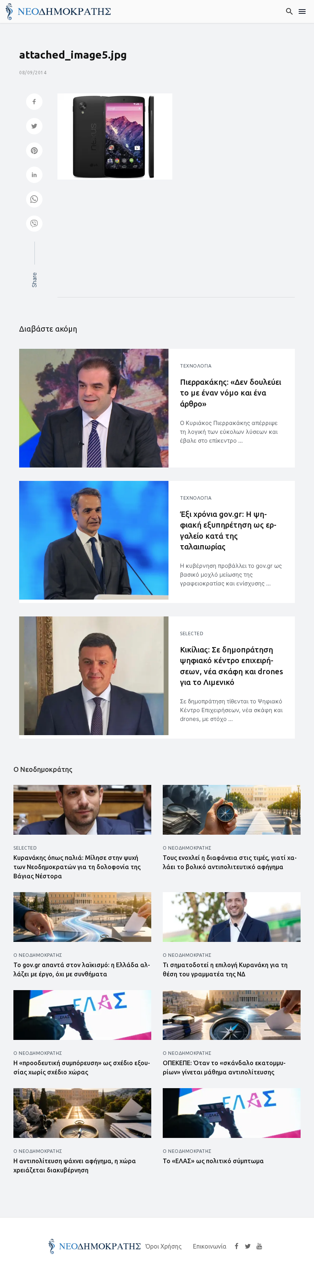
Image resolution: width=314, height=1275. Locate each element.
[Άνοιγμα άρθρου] (93, 408)
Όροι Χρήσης (164, 1246)
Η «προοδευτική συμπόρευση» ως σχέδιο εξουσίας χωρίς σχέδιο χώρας (81, 1067)
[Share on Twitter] (34, 127)
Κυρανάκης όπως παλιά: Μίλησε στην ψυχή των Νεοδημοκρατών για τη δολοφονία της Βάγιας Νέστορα (77, 866)
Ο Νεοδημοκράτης (187, 847)
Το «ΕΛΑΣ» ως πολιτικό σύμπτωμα (213, 1160)
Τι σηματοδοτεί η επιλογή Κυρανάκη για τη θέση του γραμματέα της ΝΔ (225, 969)
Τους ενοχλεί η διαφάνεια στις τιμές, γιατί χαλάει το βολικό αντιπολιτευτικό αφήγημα (230, 862)
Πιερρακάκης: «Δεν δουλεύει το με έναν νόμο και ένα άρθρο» (230, 393)
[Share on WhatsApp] (34, 200)
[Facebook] (237, 1245)
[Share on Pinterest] (34, 151)
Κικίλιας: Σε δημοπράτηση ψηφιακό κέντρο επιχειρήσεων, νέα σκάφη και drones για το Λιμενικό (231, 666)
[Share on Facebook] (34, 102)
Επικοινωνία (209, 1246)
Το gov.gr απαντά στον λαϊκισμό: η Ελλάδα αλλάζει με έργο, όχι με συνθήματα (81, 969)
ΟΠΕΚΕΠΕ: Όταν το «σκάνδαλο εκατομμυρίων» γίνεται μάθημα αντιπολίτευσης (224, 1067)
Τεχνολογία (195, 365)
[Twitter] (248, 1245)
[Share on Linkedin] (34, 176)
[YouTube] (259, 1245)
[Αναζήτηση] (289, 11)
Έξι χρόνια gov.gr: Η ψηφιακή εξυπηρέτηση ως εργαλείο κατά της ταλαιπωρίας (228, 530)
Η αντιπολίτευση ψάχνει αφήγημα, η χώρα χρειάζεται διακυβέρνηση (74, 1165)
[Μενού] (302, 11)
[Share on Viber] (34, 225)
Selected (191, 633)
